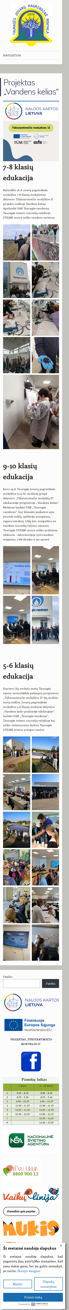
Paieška (7, 976)
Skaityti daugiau (28, 1271)
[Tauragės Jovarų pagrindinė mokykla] (31, 25)
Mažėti (17, 1284)
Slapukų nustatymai (48, 1284)
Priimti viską (33, 1297)
